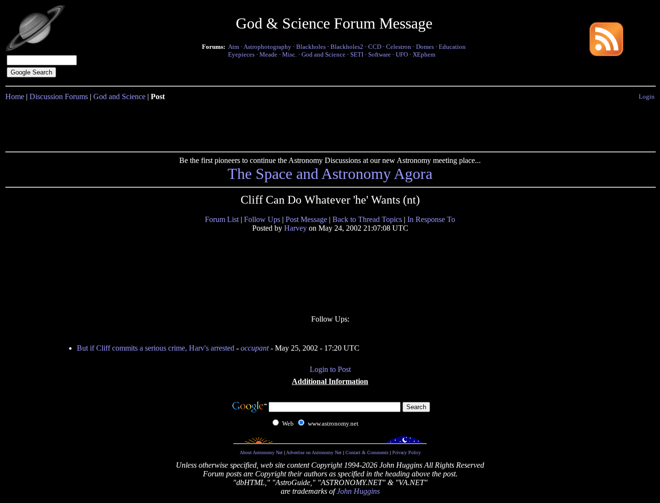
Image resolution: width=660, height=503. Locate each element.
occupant (255, 348)
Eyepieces (241, 54)
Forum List (222, 219)
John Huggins (358, 491)
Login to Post (330, 369)
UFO (402, 54)
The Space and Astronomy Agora (330, 173)
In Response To (431, 219)
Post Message (306, 219)
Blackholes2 (346, 46)
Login (647, 96)
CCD (374, 46)
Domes (425, 46)
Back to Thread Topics (367, 219)
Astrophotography (267, 46)
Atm (233, 46)
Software (379, 54)
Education (452, 46)
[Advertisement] (330, 124)
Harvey (295, 228)
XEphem (424, 54)
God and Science (323, 54)
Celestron (398, 46)
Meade (268, 54)
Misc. (289, 54)
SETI (356, 54)
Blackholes (311, 46)
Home (14, 96)
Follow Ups (262, 219)
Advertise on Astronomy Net (314, 452)
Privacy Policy (406, 452)
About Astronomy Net (261, 452)
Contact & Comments (366, 452)
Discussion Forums (58, 96)
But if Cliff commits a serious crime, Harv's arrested (155, 348)
